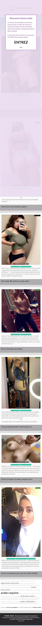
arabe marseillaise (23, 593)
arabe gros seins (28, 596)
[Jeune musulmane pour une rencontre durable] (21, 522)
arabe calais (9, 596)
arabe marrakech (16, 596)
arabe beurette (36, 598)
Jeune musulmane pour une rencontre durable (19, 573)
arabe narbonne (27, 587)
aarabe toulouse (34, 603)
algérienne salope (20, 599)
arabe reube (12, 587)
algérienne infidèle (30, 599)
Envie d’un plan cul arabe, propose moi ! (16, 479)
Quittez (21, 47)
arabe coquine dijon (25, 603)
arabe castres (32, 581)
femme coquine (37, 607)
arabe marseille (26, 585)
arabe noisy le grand (33, 593)
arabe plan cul (9, 598)
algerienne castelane (24, 583)
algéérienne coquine (6, 581)
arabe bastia (13, 599)
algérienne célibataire (6, 585)
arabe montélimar (9, 603)
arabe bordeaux (19, 587)
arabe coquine (9, 592)
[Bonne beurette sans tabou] (21, 311)
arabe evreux (17, 603)
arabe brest (16, 598)
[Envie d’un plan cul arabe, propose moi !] (21, 449)
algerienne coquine (36, 590)
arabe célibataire (27, 601)
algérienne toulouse (17, 585)
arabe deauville (4, 587)
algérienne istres (34, 585)
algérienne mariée (16, 581)
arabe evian (29, 598)
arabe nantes (13, 590)
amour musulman (26, 590)
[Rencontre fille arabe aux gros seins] (21, 240)
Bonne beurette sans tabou (11, 349)
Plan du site (21, 620)
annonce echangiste (12, 607)
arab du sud (32, 583)
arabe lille (19, 590)
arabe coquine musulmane (13, 601)
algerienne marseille (10, 583)
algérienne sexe (25, 581)
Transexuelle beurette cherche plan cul (16, 427)
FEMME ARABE (9, 616)
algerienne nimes (5, 599)
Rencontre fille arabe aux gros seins (15, 281)
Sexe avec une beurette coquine (14, 207)
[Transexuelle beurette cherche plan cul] (21, 383)
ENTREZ (21, 42)
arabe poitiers (22, 598)
